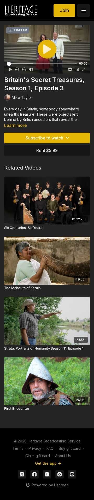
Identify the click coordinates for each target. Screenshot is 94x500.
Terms (18, 448)
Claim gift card (37, 455)
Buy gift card (70, 448)
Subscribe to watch (44, 138)
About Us (63, 455)
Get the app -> (48, 463)
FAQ (50, 448)
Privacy (34, 448)
